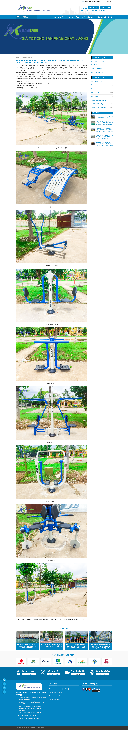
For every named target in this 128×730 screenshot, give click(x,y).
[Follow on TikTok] (86, 689)
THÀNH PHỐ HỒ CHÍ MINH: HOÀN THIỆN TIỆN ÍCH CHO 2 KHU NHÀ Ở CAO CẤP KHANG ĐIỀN (104, 130)
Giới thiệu (53, 17)
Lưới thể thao (95, 92)
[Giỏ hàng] (111, 17)
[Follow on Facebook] (83, 689)
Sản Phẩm (60, 17)
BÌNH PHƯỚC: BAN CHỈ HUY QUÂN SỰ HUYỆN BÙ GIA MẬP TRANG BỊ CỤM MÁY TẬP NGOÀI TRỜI (104, 144)
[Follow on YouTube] (89, 689)
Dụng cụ (93, 85)
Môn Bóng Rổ (95, 96)
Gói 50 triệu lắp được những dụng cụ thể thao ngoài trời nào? (104, 117)
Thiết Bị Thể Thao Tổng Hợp (98, 107)
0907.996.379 (93, 8)
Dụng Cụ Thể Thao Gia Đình (99, 89)
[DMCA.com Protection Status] (96, 689)
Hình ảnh (90, 17)
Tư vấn (83, 17)
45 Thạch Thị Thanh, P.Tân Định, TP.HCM (94, 10)
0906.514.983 (105, 8)
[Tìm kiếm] (108, 17)
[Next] (112, 640)
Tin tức (97, 17)
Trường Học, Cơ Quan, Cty (24, 57)
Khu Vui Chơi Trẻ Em (96, 65)
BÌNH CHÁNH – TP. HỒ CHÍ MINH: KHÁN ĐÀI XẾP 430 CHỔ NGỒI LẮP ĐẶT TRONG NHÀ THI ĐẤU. (104, 123)
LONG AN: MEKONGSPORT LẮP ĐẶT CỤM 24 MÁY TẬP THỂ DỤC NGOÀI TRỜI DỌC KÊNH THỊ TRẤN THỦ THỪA (104, 137)
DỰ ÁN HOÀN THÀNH (73, 17)
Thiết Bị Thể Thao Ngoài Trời (99, 104)
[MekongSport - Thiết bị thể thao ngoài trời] (33, 9)
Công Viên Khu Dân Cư (97, 61)
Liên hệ (103, 17)
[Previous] (16, 640)
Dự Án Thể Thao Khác (97, 72)
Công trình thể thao (96, 81)
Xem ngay (103, 674)
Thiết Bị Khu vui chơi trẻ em (98, 100)
